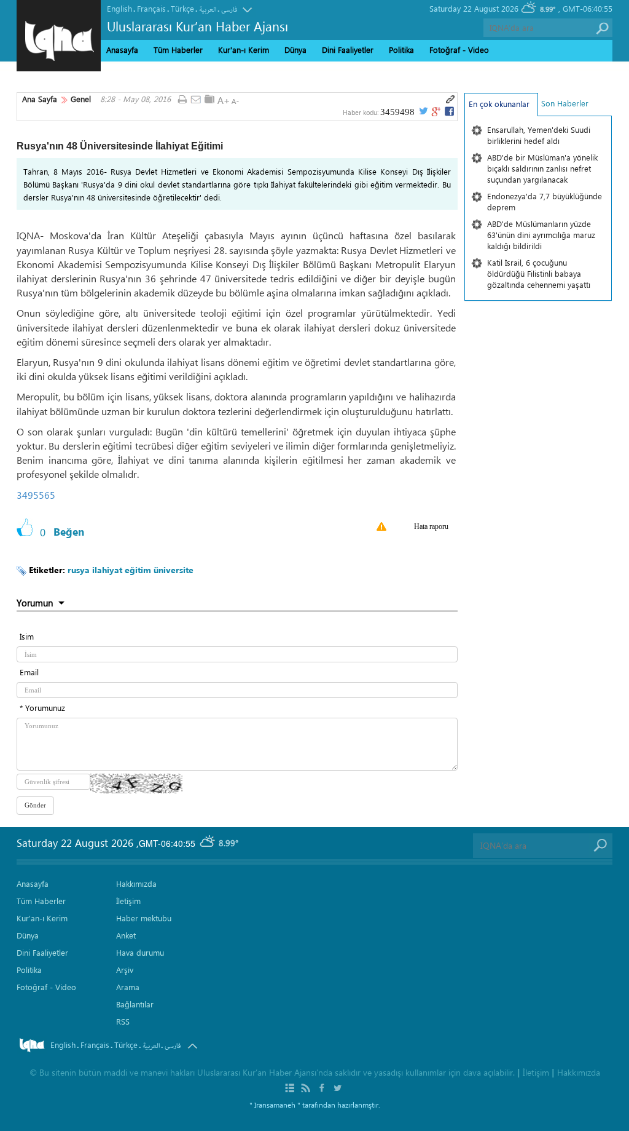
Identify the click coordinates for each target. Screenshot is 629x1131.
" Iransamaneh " (274, 1104)
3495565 (36, 494)
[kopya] (450, 99)
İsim (27, 636)
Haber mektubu (143, 918)
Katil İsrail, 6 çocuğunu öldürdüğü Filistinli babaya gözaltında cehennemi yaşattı (538, 273)
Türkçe (182, 8)
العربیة (207, 9)
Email (29, 672)
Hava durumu (140, 952)
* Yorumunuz (42, 707)
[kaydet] (209, 99)
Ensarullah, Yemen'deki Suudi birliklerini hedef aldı (538, 135)
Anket (126, 935)
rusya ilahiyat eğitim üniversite (130, 570)
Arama (127, 987)
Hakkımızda (136, 883)
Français (151, 8)
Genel (81, 99)
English (119, 8)
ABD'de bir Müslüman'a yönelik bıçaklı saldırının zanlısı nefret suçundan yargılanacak (542, 168)
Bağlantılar (135, 1004)
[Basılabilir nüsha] (182, 100)
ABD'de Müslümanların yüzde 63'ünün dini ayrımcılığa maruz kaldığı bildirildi (541, 234)
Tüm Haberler (178, 49)
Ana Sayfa (39, 99)
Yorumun (35, 603)
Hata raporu (431, 526)
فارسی (229, 9)
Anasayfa (122, 49)
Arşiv (124, 969)
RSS (123, 1021)
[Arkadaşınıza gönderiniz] (195, 100)
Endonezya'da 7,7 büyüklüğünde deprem (544, 201)
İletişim (128, 900)
